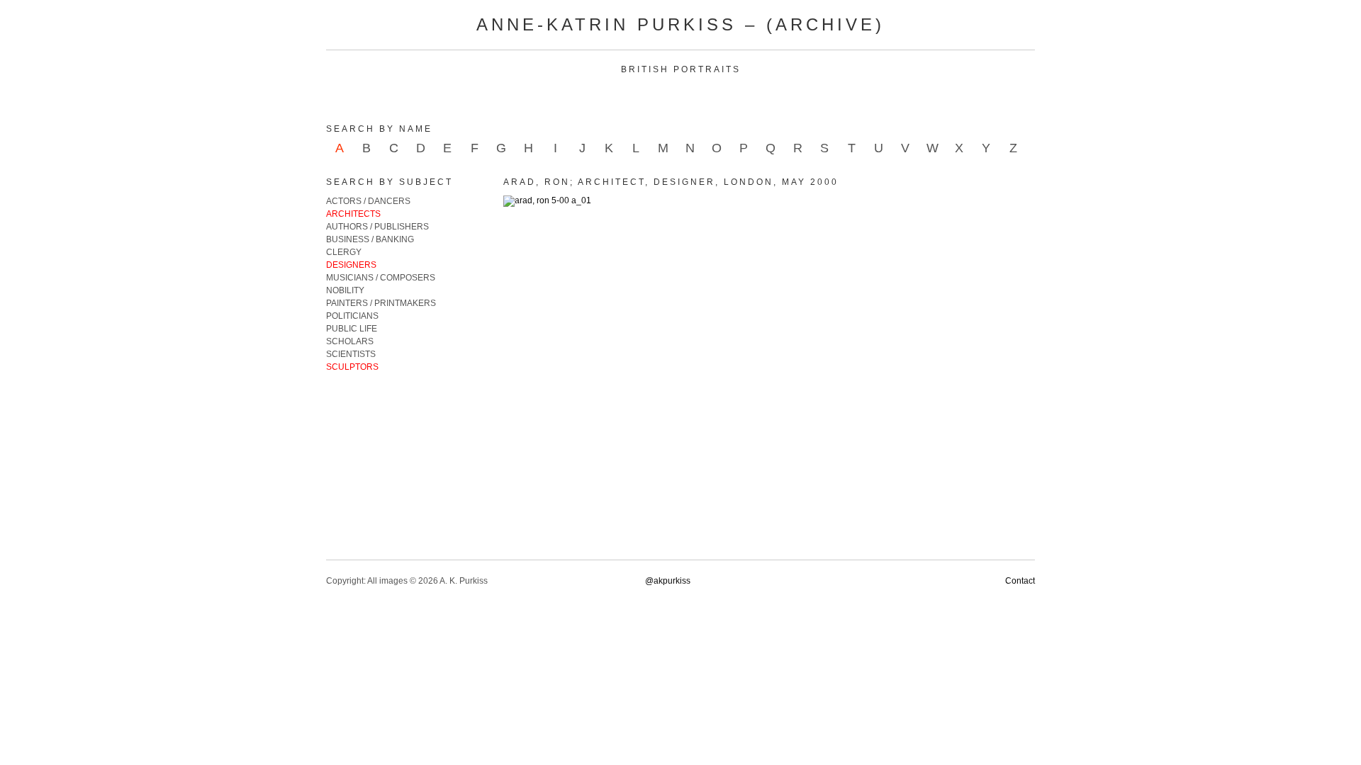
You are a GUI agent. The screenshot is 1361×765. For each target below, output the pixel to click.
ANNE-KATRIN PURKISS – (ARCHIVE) (680, 24)
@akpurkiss (667, 581)
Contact (1020, 581)
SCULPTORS (352, 367)
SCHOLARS (350, 341)
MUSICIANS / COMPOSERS (380, 278)
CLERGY (344, 252)
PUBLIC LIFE (351, 329)
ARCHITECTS (353, 214)
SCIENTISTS (351, 354)
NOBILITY (345, 290)
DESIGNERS (351, 265)
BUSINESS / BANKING (370, 239)
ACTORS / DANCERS (368, 201)
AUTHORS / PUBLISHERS (377, 227)
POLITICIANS (352, 316)
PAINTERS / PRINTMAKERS (381, 303)
